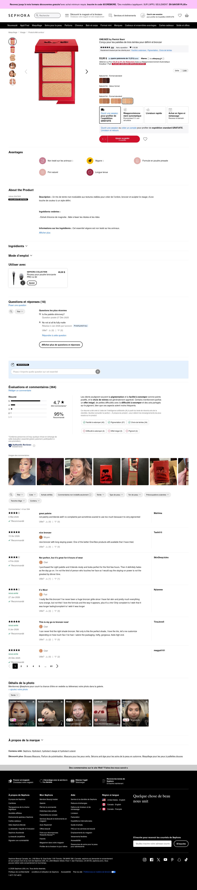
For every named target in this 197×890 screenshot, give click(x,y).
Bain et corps (92, 25)
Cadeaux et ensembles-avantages (140, 25)
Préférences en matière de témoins (97, 872)
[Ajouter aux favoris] (145, 139)
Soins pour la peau (53, 25)
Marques (118, 25)
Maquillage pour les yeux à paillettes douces (162, 756)
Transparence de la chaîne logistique (19, 808)
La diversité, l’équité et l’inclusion (21, 828)
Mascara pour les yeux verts (77, 756)
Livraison (74, 813)
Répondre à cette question (54, 335)
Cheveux (79, 25)
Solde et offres (183, 25)
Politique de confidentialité (19, 872)
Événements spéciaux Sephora (21, 817)
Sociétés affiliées (15, 813)
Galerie (42, 803)
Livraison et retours (110, 130)
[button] (148, 58)
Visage (23, 32)
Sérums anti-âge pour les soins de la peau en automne (116, 756)
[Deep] (104, 80)
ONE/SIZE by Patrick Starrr (112, 39)
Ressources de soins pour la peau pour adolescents (84, 845)
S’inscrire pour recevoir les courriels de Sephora (157, 837)
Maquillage (37, 25)
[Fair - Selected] (127, 101)
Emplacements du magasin (81, 832)
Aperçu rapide (18, 283)
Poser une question (17, 305)
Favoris (42, 838)
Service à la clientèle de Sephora (84, 799)
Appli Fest (24, 25)
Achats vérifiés (46, 494)
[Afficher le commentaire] (22, 471)
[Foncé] (104, 91)
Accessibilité (76, 840)
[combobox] (47, 15)
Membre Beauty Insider (49, 799)
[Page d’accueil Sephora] (19, 15)
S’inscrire (181, 843)
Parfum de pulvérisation (52, 756)
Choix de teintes (165, 50)
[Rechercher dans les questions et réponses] (11, 311)
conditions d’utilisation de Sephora (45, 872)
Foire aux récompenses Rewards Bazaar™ (49, 833)
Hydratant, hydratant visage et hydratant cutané (54, 750)
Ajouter (32, 283)
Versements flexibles (79, 836)
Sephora (27, 750)
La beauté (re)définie (17, 836)
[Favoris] (179, 15)
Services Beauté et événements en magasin (53, 819)
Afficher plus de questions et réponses (61, 344)
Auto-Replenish (46, 824)
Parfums (68, 25)
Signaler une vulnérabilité (19, 840)
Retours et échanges (79, 803)
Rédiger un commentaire (20, 390)
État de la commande (48, 807)
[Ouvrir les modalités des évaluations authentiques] (34, 445)
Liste (185, 70)
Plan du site (77, 872)
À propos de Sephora (17, 799)
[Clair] (116, 101)
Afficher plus (44, 232)
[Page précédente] (9, 666)
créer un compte (129, 128)
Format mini (106, 25)
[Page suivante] (57, 666)
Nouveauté (12, 25)
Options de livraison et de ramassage (81, 808)
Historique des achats (48, 811)
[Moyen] (104, 101)
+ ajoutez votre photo (18, 689)
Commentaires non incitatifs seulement (73, 494)
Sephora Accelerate (16, 832)
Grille (177, 70)
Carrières (12, 803)
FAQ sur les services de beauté (83, 828)
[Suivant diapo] (86, 71)
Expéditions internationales (81, 821)
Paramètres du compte (48, 815)
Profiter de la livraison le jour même (53, 846)
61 (51, 666)
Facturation (75, 817)
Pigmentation (153, 50)
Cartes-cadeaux (166, 25)
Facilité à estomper (138, 50)
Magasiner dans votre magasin (52, 842)
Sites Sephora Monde (17, 824)
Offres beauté (45, 828)
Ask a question (122, 47)
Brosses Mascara (32, 756)
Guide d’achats (77, 824)
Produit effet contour (36, 32)
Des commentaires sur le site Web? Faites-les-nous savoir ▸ (98, 767)
